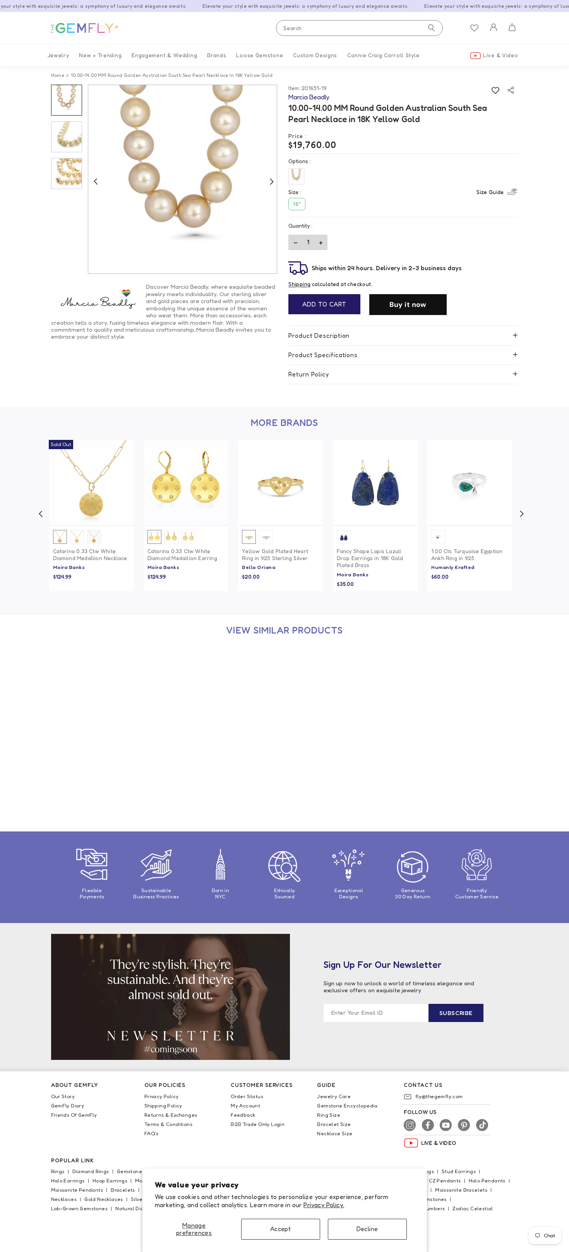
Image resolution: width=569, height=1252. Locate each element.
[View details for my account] (493, 32)
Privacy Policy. (323, 1205)
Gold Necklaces (103, 1199)
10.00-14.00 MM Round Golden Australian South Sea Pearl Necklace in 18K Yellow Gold (90, 769)
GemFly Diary (67, 1105)
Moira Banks (69, 567)
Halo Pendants (487, 1180)
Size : (396, 192)
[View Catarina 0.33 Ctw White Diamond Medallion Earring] (186, 482)
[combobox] (359, 28)
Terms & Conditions (168, 1124)
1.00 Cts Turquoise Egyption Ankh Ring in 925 (466, 554)
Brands (216, 55)
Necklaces (64, 1199)
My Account (245, 1105)
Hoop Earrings (110, 1180)
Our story (63, 1096)
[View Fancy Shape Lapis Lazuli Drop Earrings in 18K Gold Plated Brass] (375, 482)
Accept (280, 1229)
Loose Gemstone (259, 55)
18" (297, 204)
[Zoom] (182, 179)
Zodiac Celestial (472, 1208)
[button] (511, 28)
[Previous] (95, 181)
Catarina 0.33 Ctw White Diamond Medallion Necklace (90, 554)
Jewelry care (334, 1096)
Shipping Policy (163, 1105)
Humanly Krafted (453, 567)
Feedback (243, 1115)
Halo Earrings (68, 1180)
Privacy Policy (161, 1096)
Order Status (247, 1096)
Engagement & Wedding (164, 55)
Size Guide (490, 192)
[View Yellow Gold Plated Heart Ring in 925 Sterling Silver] (280, 482)
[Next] (271, 181)
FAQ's (151, 1133)
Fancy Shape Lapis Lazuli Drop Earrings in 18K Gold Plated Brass (370, 558)
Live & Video (500, 55)
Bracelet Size (334, 1124)
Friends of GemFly (74, 1115)
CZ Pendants (445, 1180)
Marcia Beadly (71, 788)
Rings (58, 1171)
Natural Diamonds (137, 1208)
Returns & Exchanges (170, 1115)
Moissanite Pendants (77, 1190)
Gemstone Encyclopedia (347, 1105)
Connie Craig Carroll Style (383, 55)
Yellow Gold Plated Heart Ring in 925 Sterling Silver (275, 554)
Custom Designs (315, 55)
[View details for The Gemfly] (90, 28)
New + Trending (100, 55)
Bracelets (123, 1190)
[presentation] (40, 513)
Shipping (299, 284)
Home (58, 75)
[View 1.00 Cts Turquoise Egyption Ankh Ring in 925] (469, 482)
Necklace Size (334, 1133)
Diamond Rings (90, 1171)
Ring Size (328, 1115)
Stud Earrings (459, 1171)
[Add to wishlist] (495, 90)
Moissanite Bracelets (461, 1190)
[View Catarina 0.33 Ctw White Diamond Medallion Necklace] (91, 482)
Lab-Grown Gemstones (79, 1208)
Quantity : (300, 225)
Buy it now (408, 304)
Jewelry (58, 55)
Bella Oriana (258, 567)
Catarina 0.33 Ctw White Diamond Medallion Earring (182, 554)
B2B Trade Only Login (257, 1124)
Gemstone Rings (137, 1171)
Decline (367, 1229)
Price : (297, 136)
